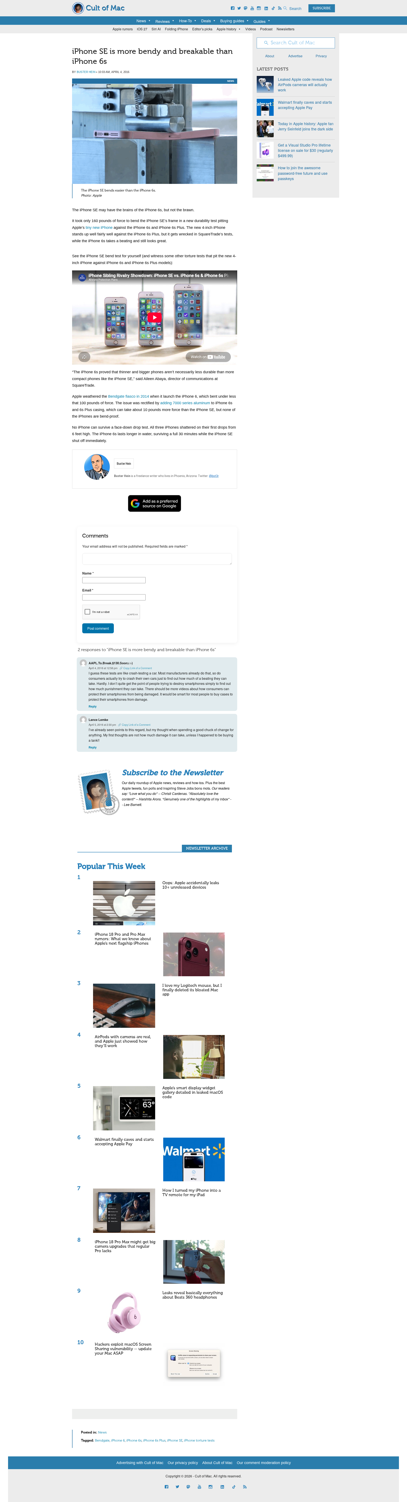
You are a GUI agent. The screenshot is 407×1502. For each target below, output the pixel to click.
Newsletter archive (207, 848)
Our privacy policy (183, 1463)
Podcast (266, 29)
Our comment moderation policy (264, 1463)
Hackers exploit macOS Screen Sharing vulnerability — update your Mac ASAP (123, 1349)
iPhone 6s (134, 1440)
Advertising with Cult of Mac (139, 1463)
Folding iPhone (176, 29)
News (141, 20)
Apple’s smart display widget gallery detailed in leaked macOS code (192, 1092)
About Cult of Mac (217, 1463)
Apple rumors (123, 29)
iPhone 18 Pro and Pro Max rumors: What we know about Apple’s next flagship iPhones (123, 939)
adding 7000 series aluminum (185, 403)
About (269, 55)
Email (87, 590)
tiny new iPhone (99, 227)
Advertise (295, 55)
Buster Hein (86, 72)
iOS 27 (142, 29)
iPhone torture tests (199, 1440)
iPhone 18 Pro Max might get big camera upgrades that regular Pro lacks (125, 1246)
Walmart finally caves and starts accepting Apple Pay (124, 1142)
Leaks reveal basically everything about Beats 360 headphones (192, 1295)
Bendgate (102, 1440)
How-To (185, 20)
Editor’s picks (202, 29)
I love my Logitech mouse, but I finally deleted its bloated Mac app (192, 990)
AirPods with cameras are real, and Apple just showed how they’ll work (123, 1041)
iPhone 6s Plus (154, 1440)
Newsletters (285, 29)
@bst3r (214, 476)
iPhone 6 (118, 1440)
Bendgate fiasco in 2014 (128, 396)
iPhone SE (175, 1440)
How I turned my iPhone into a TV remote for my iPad (191, 1193)
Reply (93, 706)
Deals (206, 20)
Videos (250, 29)
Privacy (321, 55)
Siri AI (156, 29)
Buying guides (232, 20)
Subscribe (322, 8)
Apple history (226, 29)
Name (88, 573)
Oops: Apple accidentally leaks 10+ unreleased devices (190, 885)
